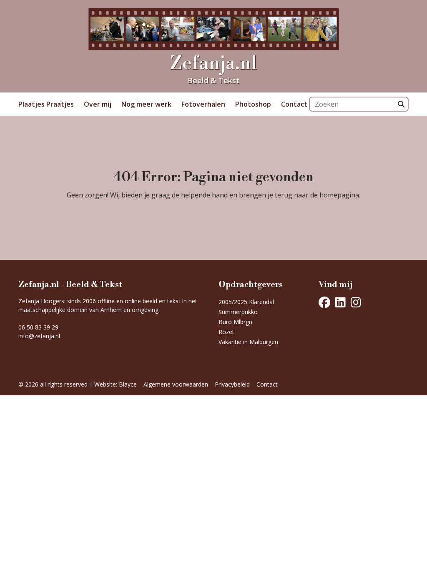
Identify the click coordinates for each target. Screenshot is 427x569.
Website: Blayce (115, 384)
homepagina (339, 195)
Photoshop (253, 104)
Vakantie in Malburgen (248, 342)
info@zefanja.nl (39, 336)
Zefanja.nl (213, 63)
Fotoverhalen (203, 104)
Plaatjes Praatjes (46, 104)
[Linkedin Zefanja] (340, 302)
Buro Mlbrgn (235, 322)
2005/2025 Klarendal (246, 302)
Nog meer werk (146, 104)
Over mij (97, 104)
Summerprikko (238, 312)
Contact (294, 104)
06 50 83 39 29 (38, 327)
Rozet (226, 332)
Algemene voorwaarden (175, 384)
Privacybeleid (232, 384)
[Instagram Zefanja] (356, 302)
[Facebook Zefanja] (324, 302)
